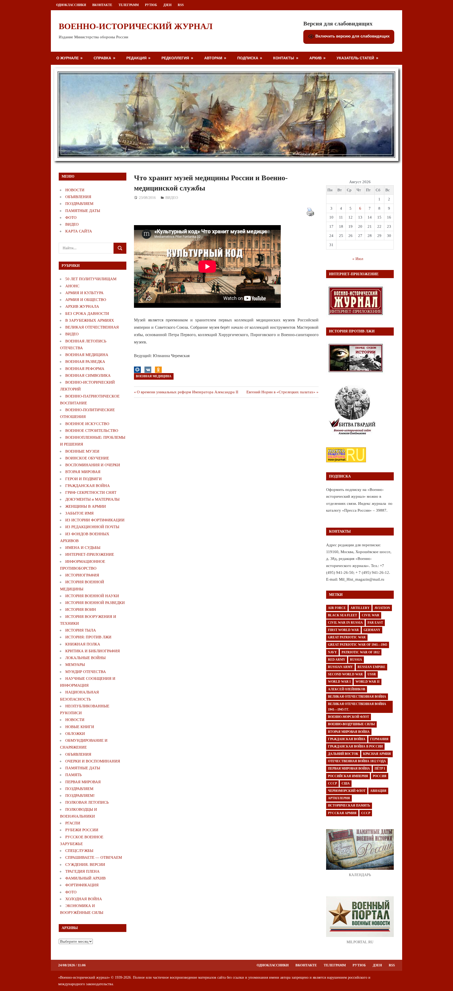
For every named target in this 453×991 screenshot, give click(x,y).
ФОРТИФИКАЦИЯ (82, 885)
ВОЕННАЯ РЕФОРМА (84, 369)
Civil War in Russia (345, 622)
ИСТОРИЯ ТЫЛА (80, 630)
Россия (379, 776)
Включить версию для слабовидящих (352, 36)
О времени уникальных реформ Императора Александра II (187, 392)
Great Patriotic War (347, 637)
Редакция (136, 58)
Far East (375, 622)
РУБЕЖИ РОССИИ (81, 830)
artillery (360, 608)
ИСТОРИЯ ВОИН (80, 609)
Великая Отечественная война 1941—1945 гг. (357, 706)
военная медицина (153, 376)
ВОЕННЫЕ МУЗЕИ (82, 451)
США (346, 783)
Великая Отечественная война (357, 696)
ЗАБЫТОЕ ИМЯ (79, 513)
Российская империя (348, 776)
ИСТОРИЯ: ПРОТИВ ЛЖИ (88, 637)
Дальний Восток (343, 754)
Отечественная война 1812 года (357, 761)
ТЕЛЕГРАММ (128, 5)
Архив (315, 58)
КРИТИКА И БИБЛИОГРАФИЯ (92, 651)
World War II (367, 681)
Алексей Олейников (346, 689)
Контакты (283, 58)
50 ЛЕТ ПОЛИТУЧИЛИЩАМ (90, 279)
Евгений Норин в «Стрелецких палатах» (280, 392)
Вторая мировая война (349, 732)
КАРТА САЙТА (78, 231)
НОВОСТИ (74, 190)
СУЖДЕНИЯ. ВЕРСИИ (85, 864)
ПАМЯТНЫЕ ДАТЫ (82, 211)
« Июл (357, 259)
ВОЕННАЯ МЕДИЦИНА (86, 355)
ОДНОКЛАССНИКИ (71, 5)
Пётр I (380, 768)
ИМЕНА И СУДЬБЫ (82, 547)
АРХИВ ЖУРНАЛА (82, 306)
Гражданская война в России (355, 746)
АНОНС (72, 286)
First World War (343, 630)
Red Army (336, 659)
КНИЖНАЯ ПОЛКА (82, 644)
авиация (378, 791)
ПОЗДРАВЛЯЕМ (79, 204)
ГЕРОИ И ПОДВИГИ (83, 479)
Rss (181, 5)
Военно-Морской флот (348, 717)
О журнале (67, 58)
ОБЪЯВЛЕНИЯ (78, 197)
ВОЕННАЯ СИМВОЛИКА (88, 375)
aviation (382, 608)
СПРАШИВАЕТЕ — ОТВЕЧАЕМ (93, 857)
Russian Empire (371, 667)
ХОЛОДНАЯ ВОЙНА (83, 899)
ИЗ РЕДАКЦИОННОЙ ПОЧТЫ (92, 527)
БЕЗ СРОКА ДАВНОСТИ (87, 313)
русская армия (342, 813)
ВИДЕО (171, 198)
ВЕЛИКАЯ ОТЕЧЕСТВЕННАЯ (92, 327)
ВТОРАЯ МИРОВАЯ (82, 472)
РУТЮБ (151, 5)
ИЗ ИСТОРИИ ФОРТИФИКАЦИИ (95, 520)
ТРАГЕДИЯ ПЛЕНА (82, 871)
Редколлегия (175, 58)
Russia (356, 659)
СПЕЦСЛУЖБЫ (79, 851)
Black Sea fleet (342, 615)
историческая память (349, 805)
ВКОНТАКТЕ (102, 5)
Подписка (247, 58)
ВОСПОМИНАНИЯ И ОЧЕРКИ (92, 465)
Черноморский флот (346, 791)
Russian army (340, 667)
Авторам (213, 58)
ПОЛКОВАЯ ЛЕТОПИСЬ (87, 802)
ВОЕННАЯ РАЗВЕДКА (85, 361)
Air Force (337, 608)
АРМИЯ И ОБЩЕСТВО (85, 300)
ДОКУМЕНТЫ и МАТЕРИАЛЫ (92, 499)
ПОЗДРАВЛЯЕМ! (80, 795)
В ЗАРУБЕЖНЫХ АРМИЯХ (89, 320)
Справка (102, 58)
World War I (339, 681)
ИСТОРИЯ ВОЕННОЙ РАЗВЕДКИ (95, 603)
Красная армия (377, 754)
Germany (372, 630)
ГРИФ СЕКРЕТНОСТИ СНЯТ (90, 492)
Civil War (370, 615)
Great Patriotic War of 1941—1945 (357, 644)
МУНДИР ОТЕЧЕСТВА (85, 672)
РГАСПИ (72, 823)
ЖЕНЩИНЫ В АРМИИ (85, 506)
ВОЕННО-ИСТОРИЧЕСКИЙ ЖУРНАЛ (136, 26)
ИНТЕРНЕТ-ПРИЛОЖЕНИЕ (89, 554)
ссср (365, 813)
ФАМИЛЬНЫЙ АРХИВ (85, 878)
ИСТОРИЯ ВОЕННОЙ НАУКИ (92, 596)
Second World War (345, 674)
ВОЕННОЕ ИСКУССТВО (87, 424)
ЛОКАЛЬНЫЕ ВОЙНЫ (85, 658)
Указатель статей (355, 58)
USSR (372, 674)
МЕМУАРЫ (75, 665)
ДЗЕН (167, 5)
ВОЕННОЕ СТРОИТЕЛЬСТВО (91, 430)
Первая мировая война (349, 768)
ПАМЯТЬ (73, 775)
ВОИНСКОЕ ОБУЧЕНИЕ (87, 458)
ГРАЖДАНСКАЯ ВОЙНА (87, 486)
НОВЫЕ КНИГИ (79, 727)
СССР (332, 783)
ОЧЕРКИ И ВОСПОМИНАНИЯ (92, 761)
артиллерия (339, 798)
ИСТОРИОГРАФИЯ (82, 575)
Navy (332, 652)
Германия (379, 739)
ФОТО (71, 217)
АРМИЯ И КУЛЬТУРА (84, 293)
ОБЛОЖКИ (75, 734)
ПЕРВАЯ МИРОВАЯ (83, 782)
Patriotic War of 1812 (361, 652)
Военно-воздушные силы (351, 724)
